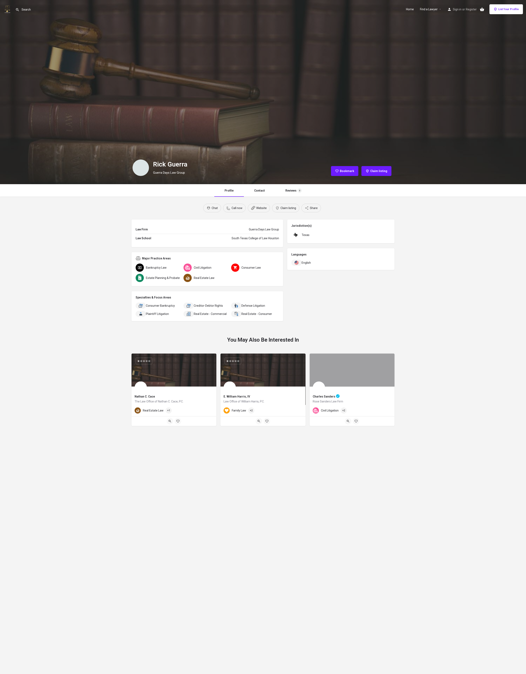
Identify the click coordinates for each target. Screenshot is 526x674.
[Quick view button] (170, 421)
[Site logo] (7, 8)
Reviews (292, 190)
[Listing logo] (141, 168)
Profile (229, 190)
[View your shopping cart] (482, 9)
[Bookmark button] (178, 421)
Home (410, 9)
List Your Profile (508, 9)
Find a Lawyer (429, 9)
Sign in (457, 9)
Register (471, 9)
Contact (259, 190)
